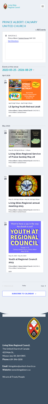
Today (24, 285)
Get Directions (13, 41)
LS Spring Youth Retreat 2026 (24, 106)
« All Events (40, 29)
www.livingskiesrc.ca (20, 369)
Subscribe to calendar (23, 293)
